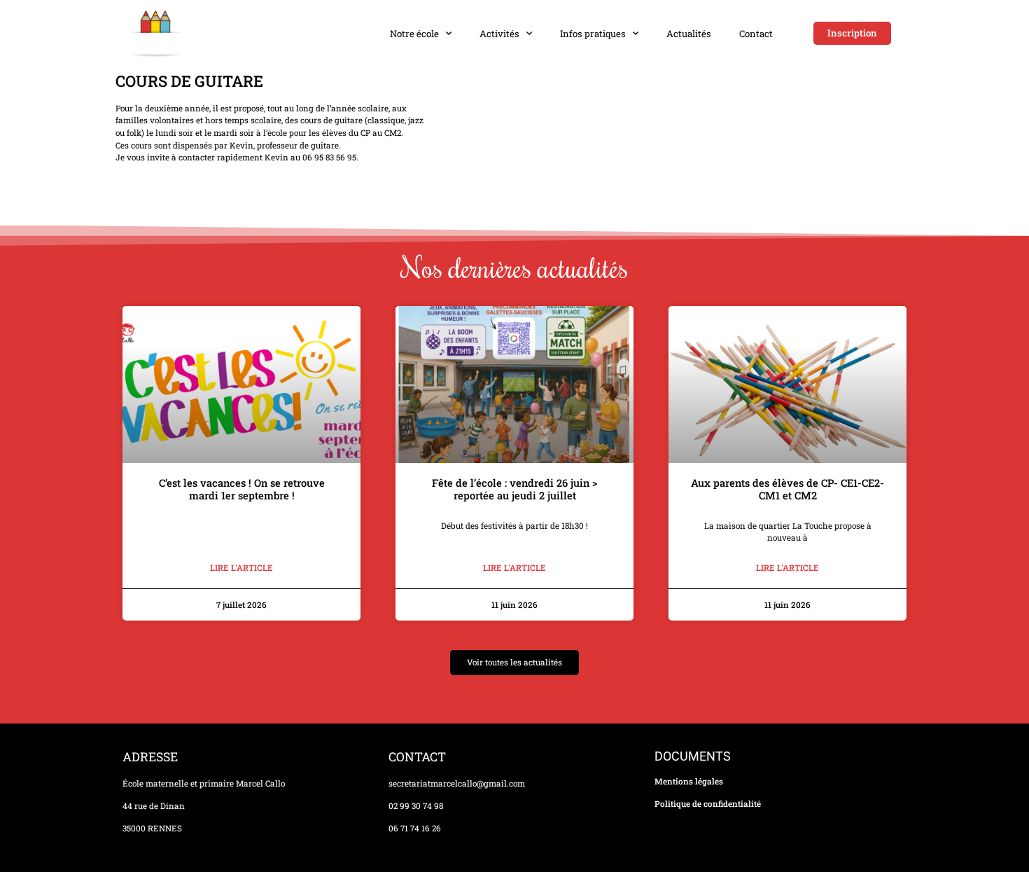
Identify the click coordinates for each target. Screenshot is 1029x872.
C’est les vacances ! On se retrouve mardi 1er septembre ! (242, 489)
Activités (499, 33)
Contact (756, 33)
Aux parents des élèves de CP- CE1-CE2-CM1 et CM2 (787, 489)
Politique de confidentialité (707, 803)
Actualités (688, 33)
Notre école (414, 33)
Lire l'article (241, 567)
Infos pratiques (593, 33)
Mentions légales (688, 781)
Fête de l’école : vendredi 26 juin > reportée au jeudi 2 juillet (514, 489)
